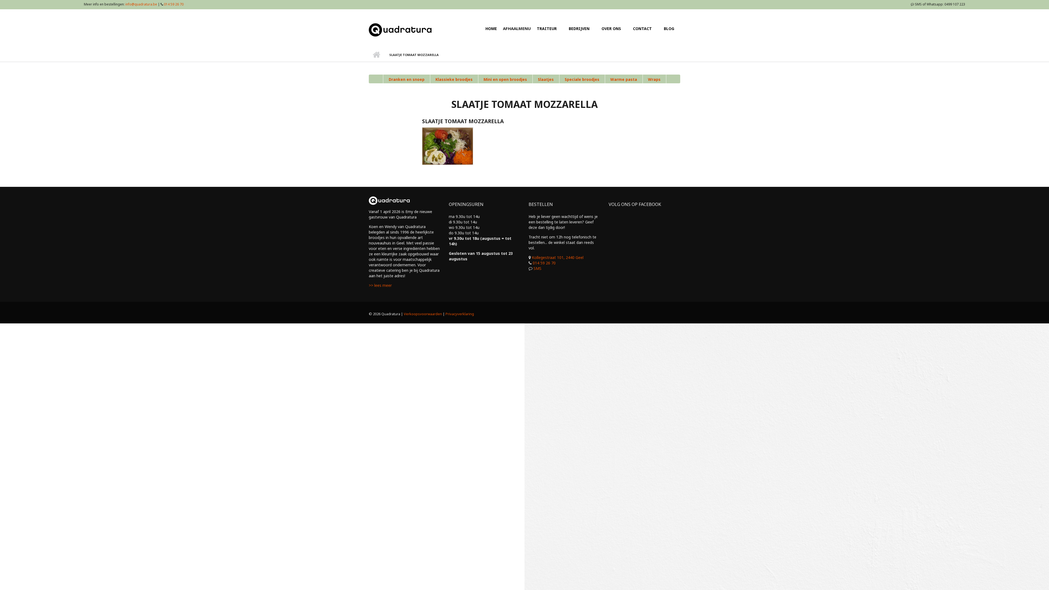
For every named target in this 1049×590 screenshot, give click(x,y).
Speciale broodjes (582, 79)
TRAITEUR (547, 28)
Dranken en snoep (407, 79)
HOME (491, 28)
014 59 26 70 (174, 4)
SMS (537, 268)
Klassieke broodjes (454, 79)
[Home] (400, 29)
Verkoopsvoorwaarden (423, 313)
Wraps (654, 79)
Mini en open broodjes (505, 79)
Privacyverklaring (460, 313)
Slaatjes (546, 79)
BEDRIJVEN (579, 28)
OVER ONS (611, 28)
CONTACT (642, 28)
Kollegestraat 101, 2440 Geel (558, 257)
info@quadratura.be (141, 4)
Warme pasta (623, 79)
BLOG (669, 28)
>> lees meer (380, 285)
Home (376, 55)
